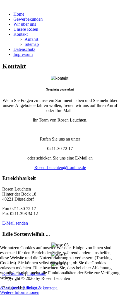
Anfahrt (31, 39)
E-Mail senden (15, 223)
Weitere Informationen (19, 292)
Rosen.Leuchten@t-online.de (60, 167)
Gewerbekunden (28, 19)
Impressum (23, 54)
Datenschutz (24, 49)
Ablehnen (31, 287)
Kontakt (20, 34)
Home (18, 14)
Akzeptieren (10, 287)
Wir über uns (24, 24)
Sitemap (32, 44)
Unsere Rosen (25, 29)
